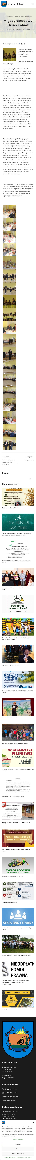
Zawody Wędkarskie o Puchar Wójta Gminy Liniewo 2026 (16, 955)
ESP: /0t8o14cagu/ (10, 1100)
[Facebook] (19, 44)
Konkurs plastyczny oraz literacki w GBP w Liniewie (8, 460)
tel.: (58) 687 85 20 (10, 1089)
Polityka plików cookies (10, 1157)
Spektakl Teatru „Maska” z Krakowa (11, 718)
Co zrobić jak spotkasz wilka (9, 902)
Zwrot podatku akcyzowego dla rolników (12, 876)
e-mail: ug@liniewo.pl (11, 1096)
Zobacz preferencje (18, 1153)
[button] (33, 1122)
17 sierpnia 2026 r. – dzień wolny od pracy (13, 796)
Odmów (18, 1149)
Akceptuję (18, 1144)
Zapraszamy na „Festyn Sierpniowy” (11, 665)
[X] (22, 44)
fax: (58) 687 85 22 (10, 1093)
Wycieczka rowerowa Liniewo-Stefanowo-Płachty (15, 743)
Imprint (30, 1157)
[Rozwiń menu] (33, 4)
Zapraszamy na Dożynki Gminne (10, 507)
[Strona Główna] (5, 16)
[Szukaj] (30, 479)
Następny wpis (29, 458)
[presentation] (18, 497)
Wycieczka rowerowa (7, 1009)
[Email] (24, 44)
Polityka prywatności (22, 1157)
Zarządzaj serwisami (18, 1139)
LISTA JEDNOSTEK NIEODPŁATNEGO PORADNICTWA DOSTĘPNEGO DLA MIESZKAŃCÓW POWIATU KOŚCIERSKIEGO (15, 982)
